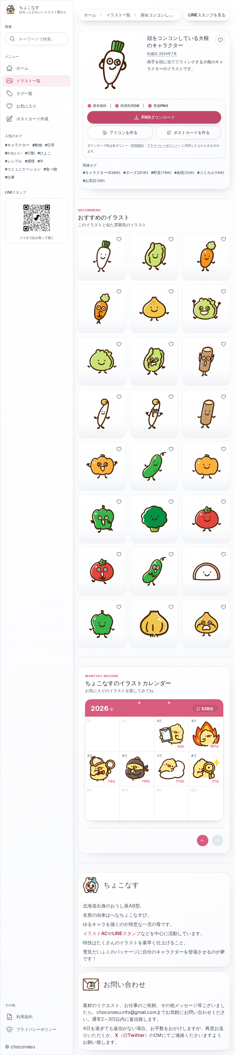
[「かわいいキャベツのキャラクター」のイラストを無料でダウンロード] (102, 361)
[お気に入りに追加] (220, 40)
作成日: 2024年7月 (162, 53)
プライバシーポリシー (36, 1029)
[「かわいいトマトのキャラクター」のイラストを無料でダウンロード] (206, 519)
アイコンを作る (123, 132)
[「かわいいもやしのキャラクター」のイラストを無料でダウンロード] (102, 414)
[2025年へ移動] (202, 840)
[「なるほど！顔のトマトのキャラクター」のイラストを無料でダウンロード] (102, 571)
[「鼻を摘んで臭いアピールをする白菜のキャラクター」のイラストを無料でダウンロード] (154, 361)
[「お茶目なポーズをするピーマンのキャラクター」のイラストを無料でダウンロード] (102, 519)
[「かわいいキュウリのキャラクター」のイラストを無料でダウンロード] (154, 466)
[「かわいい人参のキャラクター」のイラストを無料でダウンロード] (206, 256)
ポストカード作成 (32, 118)
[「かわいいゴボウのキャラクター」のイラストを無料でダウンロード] (206, 414)
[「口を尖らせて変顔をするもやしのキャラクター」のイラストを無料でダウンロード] (154, 414)
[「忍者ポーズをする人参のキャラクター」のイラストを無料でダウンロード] (102, 309)
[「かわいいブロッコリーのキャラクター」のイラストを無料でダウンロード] (154, 519)
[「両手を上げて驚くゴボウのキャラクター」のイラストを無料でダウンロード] (206, 361)
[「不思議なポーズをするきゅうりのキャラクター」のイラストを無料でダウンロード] (154, 571)
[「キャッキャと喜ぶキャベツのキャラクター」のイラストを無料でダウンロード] (206, 309)
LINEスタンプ (126, 933)
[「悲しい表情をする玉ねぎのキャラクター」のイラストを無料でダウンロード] (206, 624)
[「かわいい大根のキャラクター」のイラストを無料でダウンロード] (102, 256)
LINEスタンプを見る (207, 14)
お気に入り (26, 106)
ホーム (22, 68)
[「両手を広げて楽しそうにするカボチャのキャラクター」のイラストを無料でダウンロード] (102, 466)
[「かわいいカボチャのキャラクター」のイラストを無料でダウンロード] (206, 466)
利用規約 (24, 1016)
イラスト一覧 (28, 80)
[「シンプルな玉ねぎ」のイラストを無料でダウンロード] (154, 624)
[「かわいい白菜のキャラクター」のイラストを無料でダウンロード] (154, 256)
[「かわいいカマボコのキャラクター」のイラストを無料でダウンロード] (206, 571)
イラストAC (95, 933)
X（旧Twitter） (132, 1035)
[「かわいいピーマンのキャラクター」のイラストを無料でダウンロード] (102, 624)
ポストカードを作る (192, 132)
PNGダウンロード (158, 117)
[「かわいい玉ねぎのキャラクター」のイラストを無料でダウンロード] (154, 309)
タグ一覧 (24, 93)
